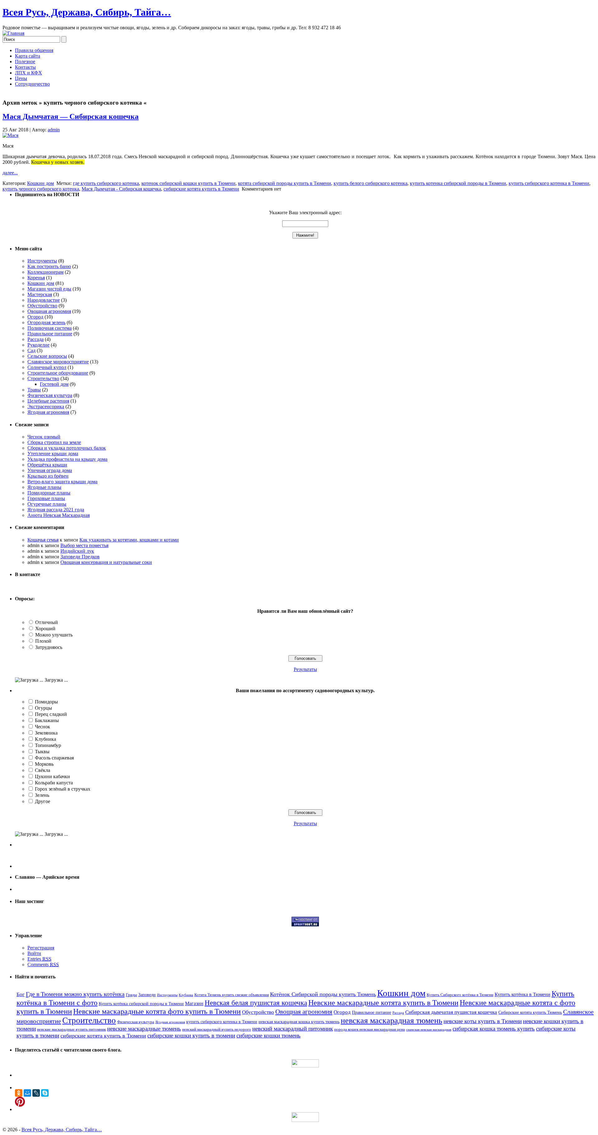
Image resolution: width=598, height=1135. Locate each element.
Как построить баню (49, 266)
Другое (42, 801)
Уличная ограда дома (49, 470)
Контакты (25, 67)
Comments (43, 964)
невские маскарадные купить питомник (71, 1029)
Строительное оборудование (57, 373)
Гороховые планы (46, 498)
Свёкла (42, 770)
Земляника (46, 732)
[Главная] (13, 33)
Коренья (36, 277)
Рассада (35, 339)
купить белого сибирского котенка (370, 183)
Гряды (131, 995)
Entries (39, 959)
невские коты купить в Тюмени (483, 1021)
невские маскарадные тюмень (144, 1028)
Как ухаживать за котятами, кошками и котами (129, 539)
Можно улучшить (54, 634)
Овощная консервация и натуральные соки (106, 562)
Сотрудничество (32, 84)
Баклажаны (47, 720)
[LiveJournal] (36, 1093)
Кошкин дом (40, 183)
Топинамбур (48, 745)
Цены (21, 78)
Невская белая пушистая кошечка (256, 1003)
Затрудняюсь (48, 647)
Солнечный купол (46, 367)
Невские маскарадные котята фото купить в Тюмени (157, 1011)
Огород (35, 316)
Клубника (45, 739)
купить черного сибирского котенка (40, 189)
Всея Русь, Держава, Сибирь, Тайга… (86, 12)
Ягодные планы (44, 487)
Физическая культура (49, 395)
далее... (10, 172)
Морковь (44, 764)
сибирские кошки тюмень (268, 1035)
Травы (34, 389)
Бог (21, 994)
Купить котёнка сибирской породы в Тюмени (141, 1003)
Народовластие (43, 300)
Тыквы (42, 751)
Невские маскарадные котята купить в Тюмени (383, 1002)
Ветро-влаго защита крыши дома (62, 481)
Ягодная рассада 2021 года (55, 509)
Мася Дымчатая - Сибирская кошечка (121, 189)
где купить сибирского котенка (106, 183)
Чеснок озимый (43, 436)
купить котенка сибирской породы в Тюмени (458, 183)
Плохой (43, 641)
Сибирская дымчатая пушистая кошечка (451, 1012)
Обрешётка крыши (47, 464)
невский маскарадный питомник (292, 1028)
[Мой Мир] (27, 1093)
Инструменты (42, 260)
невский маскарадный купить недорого (216, 1029)
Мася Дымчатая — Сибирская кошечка (70, 116)
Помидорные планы (48, 492)
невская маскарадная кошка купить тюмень (299, 1021)
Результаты (305, 669)
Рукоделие (38, 345)
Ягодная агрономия (48, 412)
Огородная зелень (46, 322)
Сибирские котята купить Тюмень (530, 1012)
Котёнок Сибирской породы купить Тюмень (323, 994)
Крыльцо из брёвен (48, 476)
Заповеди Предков (80, 556)
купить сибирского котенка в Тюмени (549, 183)
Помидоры (46, 701)
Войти (34, 953)
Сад (31, 350)
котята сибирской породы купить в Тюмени (284, 183)
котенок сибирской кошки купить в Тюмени (188, 183)
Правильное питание (49, 333)
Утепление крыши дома (52, 453)
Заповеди (147, 994)
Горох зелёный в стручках (62, 789)
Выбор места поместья (84, 545)
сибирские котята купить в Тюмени (201, 189)
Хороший (45, 628)
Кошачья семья (43, 539)
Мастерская (39, 294)
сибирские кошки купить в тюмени (191, 1035)
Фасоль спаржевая (54, 757)
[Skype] (45, 1093)
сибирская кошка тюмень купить (494, 1028)
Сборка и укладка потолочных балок (66, 448)
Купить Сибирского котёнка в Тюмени (460, 995)
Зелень (42, 795)
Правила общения (34, 50)
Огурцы (43, 708)
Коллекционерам (45, 272)
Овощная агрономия (49, 311)
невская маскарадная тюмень (391, 1020)
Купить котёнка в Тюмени (522, 994)
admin (54, 129)
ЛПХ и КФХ (28, 72)
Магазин (194, 1003)
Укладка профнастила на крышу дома (67, 459)
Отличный (46, 622)
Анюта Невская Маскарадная (58, 515)
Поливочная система (49, 328)
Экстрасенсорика (45, 406)
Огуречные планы (46, 504)
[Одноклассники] (18, 1093)
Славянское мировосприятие (58, 361)
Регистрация (40, 947)
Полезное (25, 61)
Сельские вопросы (47, 356)
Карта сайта (27, 56)
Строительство (43, 378)
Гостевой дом (54, 384)
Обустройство (42, 305)
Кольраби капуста (54, 782)
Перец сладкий (51, 714)
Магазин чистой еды (49, 288)
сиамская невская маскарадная (428, 1029)
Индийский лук (77, 551)
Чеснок (42, 726)
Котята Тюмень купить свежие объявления (231, 995)
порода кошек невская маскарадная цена (369, 1029)
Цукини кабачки (52, 776)
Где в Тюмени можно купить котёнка (75, 994)
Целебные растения (48, 401)
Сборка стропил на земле (54, 442)
